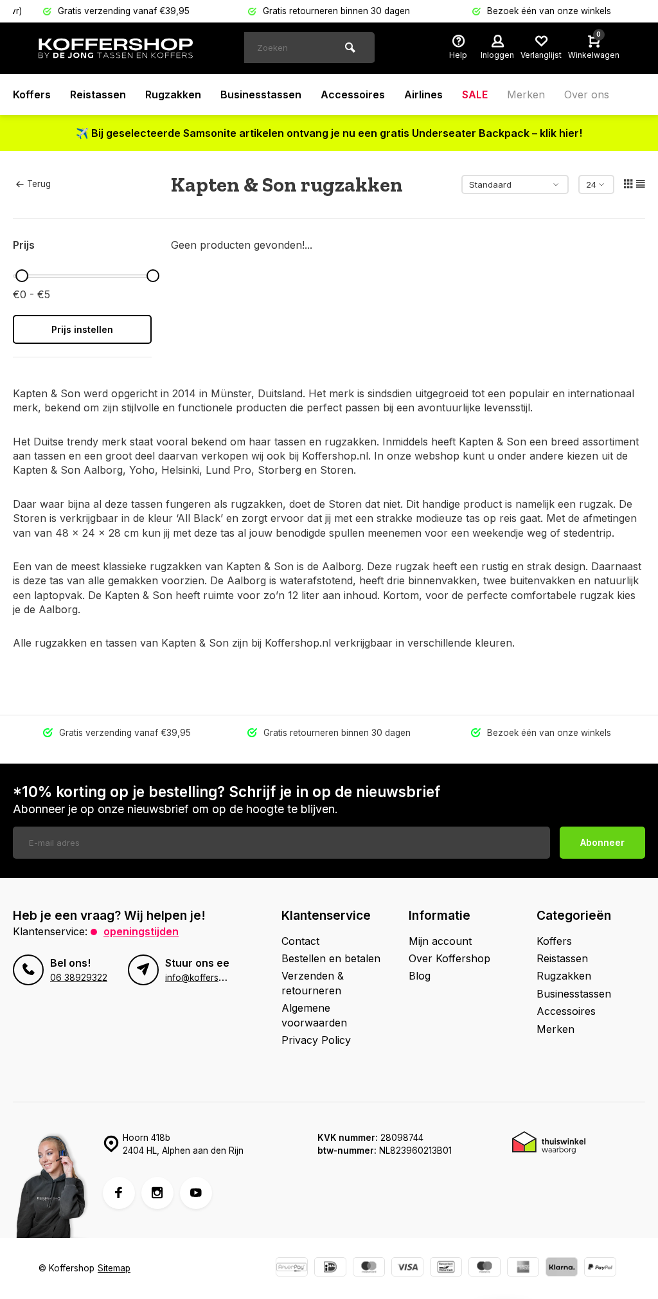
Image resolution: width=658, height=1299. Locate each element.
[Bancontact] (446, 1268)
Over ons (586, 94)
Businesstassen (260, 94)
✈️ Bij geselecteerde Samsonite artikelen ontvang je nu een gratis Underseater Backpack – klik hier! (329, 133)
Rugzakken (173, 94)
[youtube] (196, 1193)
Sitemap (114, 1268)
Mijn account (440, 941)
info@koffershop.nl (204, 977)
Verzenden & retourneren (312, 982)
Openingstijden (141, 931)
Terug (39, 184)
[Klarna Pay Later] (562, 1268)
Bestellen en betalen (330, 958)
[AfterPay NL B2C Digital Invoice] (292, 1268)
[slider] (21, 275)
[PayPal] (600, 1268)
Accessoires (353, 94)
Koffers (32, 94)
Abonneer (602, 842)
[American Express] (523, 1268)
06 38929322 (78, 977)
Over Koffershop (449, 958)
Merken (526, 94)
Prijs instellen (82, 329)
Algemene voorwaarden (314, 1014)
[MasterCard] (369, 1268)
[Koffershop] (116, 48)
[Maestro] (484, 1268)
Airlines (423, 94)
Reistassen (98, 94)
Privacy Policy (316, 1040)
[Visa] (407, 1268)
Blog (420, 975)
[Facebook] (119, 1193)
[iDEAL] (330, 1268)
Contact (300, 941)
